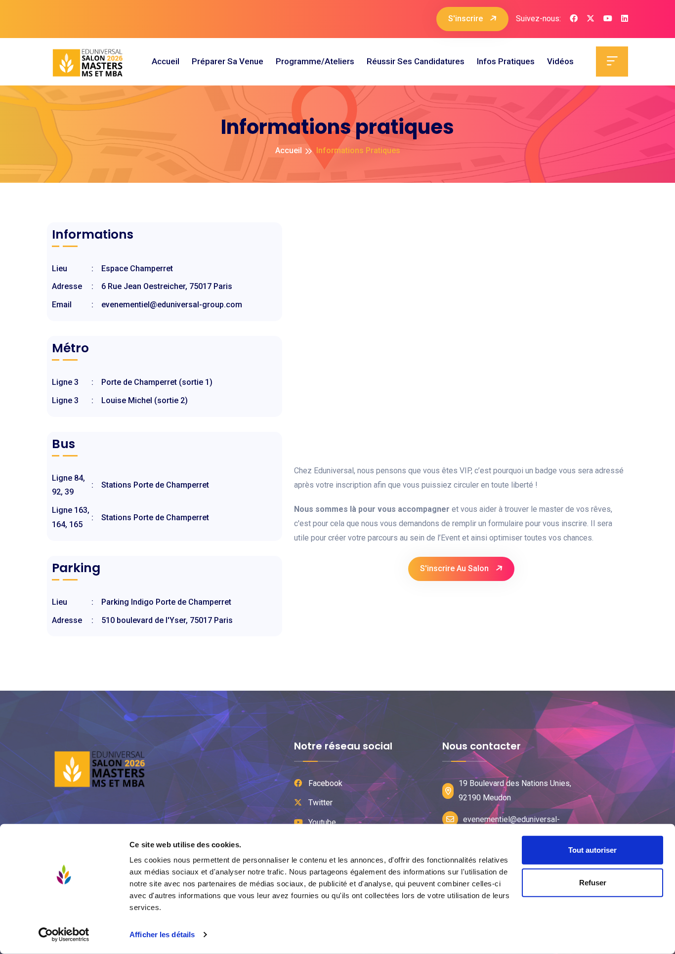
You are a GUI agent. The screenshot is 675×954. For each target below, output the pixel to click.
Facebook (324, 783)
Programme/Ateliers (315, 61)
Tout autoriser (592, 850)
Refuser (592, 882)
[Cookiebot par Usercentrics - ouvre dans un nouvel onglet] (64, 934)
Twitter (319, 802)
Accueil (165, 61)
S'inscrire (466, 18)
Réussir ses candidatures (415, 61)
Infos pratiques (506, 61)
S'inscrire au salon (455, 568)
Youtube (321, 822)
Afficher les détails (162, 934)
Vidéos (560, 61)
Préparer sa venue (227, 61)
